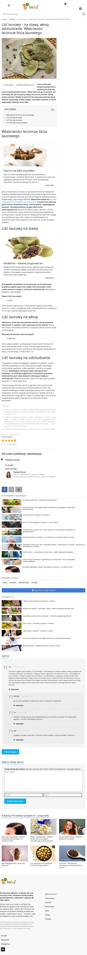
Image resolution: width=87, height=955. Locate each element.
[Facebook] (80, 8)
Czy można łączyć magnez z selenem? (36, 515)
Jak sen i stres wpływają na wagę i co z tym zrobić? (40, 522)
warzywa (13, 582)
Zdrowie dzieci (24, 582)
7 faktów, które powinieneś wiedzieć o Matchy (39, 601)
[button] (8, 5)
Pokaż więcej (10, 752)
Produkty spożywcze (24, 815)
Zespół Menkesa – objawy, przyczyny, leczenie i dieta (41, 646)
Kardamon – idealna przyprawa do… (24, 263)
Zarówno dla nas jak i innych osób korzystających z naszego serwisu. (42, 769)
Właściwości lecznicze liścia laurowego (20, 115)
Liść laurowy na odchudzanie (16, 123)
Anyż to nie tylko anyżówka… (20, 170)
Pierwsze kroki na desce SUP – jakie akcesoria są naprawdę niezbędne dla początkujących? (49, 531)
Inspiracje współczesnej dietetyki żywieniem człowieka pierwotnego (47, 638)
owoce (5, 582)
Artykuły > (7, 815)
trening (34, 582)
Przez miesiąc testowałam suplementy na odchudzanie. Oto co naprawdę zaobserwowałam (49, 560)
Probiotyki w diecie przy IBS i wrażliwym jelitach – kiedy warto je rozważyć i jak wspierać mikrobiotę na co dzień (54, 546)
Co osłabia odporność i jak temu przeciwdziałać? (40, 500)
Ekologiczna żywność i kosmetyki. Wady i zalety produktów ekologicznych (48, 608)
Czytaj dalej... (50, 185)
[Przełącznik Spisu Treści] (51, 109)
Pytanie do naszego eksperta (44, 590)
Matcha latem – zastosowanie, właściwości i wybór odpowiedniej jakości (48, 552)
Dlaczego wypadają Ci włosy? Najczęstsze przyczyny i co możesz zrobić (48, 567)
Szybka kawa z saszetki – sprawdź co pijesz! (38, 631)
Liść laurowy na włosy (14, 120)
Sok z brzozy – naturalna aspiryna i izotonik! (38, 623)
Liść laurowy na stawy (14, 117)
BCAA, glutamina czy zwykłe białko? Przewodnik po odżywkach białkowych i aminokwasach (49, 508)
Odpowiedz (15, 689)
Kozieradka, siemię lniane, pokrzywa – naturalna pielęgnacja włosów (47, 616)
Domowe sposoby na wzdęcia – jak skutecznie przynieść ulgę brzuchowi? (48, 537)
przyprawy (43, 815)
